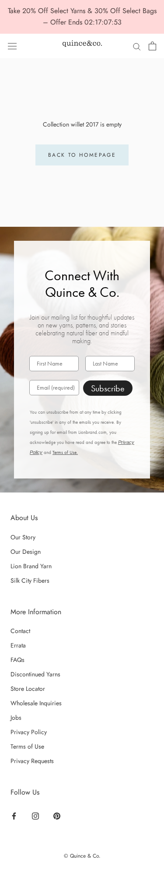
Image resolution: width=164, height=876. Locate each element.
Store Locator (27, 688)
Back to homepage (82, 155)
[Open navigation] (12, 45)
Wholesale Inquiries (36, 703)
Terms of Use (27, 746)
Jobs (15, 717)
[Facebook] (13, 815)
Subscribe (108, 388)
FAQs (17, 659)
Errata (18, 645)
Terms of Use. (65, 452)
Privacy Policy (28, 732)
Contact (20, 630)
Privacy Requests (32, 760)
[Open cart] (152, 46)
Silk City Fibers (29, 580)
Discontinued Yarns (35, 674)
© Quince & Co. (82, 856)
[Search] (137, 46)
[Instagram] (35, 815)
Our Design (25, 551)
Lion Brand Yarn (31, 566)
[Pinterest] (56, 815)
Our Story (22, 537)
